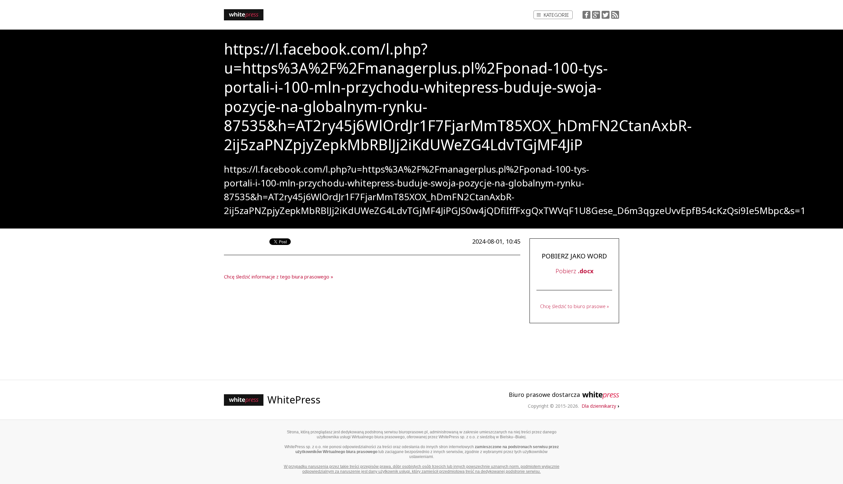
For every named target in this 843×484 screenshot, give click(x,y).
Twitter (606, 15)
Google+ (596, 15)
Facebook (586, 15)
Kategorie (556, 15)
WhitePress (293, 399)
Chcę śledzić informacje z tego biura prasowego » (278, 277)
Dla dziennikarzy (600, 406)
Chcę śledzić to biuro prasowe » (574, 306)
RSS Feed (615, 15)
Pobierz (574, 271)
